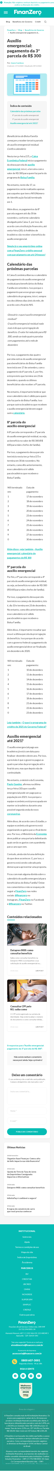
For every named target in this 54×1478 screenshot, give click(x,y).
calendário (19, 413)
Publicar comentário (27, 1132)
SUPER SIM (27, 1299)
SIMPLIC (27, 1304)
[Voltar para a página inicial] (27, 12)
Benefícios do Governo (22, 22)
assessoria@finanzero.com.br (27, 1353)
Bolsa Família (27, 177)
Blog (8, 22)
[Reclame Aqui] (25, 1391)
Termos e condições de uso (27, 1247)
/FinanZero (24, 899)
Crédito (38, 22)
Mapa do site (27, 1252)
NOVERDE (27, 1294)
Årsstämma (27, 1262)
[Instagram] (31, 1376)
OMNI (27, 1289)
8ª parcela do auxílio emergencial (25, 115)
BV (27, 1274)
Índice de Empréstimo (27, 1257)
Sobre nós (27, 1237)
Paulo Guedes (14, 784)
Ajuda (27, 1242)
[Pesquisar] (45, 22)
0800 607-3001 (30, 1360)
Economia (41, 834)
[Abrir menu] (6, 12)
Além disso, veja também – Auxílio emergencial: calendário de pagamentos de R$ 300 (25, 553)
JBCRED (27, 1284)
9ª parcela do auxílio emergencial (25, 119)
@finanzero (21, 895)
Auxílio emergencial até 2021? (24, 123)
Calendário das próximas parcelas (25, 111)
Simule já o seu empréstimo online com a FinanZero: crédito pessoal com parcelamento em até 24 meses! (26, 250)
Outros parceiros (27, 1314)
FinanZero (11, 30)
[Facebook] (15, 1376)
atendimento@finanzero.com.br (27, 1345)
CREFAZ (27, 1309)
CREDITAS (27, 1279)
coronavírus (13, 814)
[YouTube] (39, 1376)
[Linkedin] (23, 1376)
